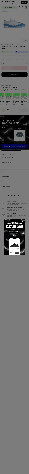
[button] (14, 237)
